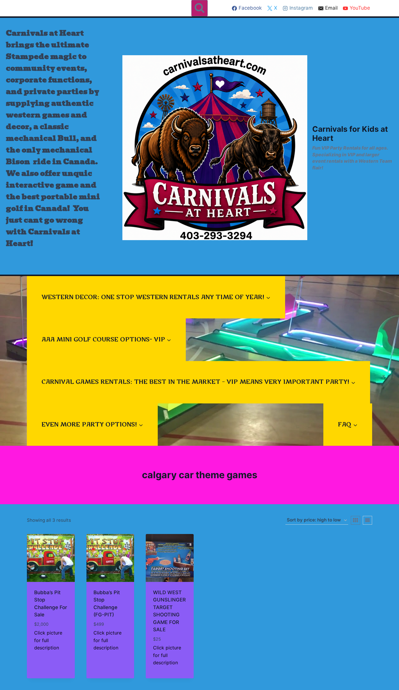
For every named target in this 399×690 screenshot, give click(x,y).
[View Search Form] (199, 8)
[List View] (367, 520)
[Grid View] (355, 520)
